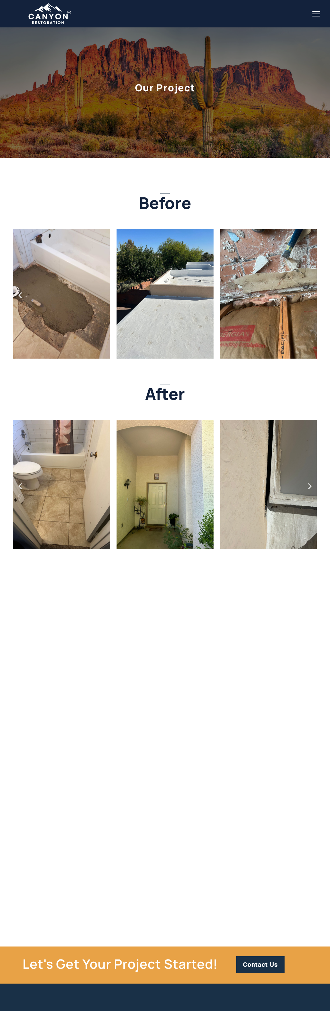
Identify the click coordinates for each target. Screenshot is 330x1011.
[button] (20, 295)
